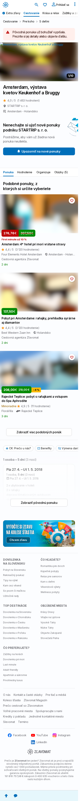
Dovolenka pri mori (13, 659)
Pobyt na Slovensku (14, 569)
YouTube (42, 735)
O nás (6, 694)
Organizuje (43, 172)
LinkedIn (42, 742)
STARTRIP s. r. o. (17, 105)
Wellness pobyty (50, 592)
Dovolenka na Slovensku (17, 612)
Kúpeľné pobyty (50, 571)
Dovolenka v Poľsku (14, 632)
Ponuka (8, 172)
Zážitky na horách (13, 654)
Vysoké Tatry (48, 622)
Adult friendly (10, 669)
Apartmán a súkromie (15, 675)
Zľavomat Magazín (35, 700)
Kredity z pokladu (14, 716)
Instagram (64, 735)
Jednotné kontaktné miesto (46, 716)
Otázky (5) (61, 172)
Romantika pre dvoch (53, 566)
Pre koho (29, 21)
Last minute (9, 664)
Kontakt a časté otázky (28, 694)
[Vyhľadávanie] (36, 5)
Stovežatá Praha (50, 638)
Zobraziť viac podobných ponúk (39, 432)
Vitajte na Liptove (50, 617)
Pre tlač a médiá (56, 694)
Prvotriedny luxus (13, 680)
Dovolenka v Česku (14, 622)
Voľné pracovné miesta (18, 711)
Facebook (19, 735)
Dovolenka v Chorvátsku (17, 617)
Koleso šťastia (12, 700)
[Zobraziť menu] (74, 5)
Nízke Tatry (47, 627)
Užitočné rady (11, 596)
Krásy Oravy (47, 612)
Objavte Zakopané (51, 632)
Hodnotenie (24, 172)
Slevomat (9, 721)
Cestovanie (10, 21)
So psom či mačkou (14, 590)
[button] (72, 200)
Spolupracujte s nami (49, 711)
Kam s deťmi (48, 581)
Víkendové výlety (50, 586)
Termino (23, 721)
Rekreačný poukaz (13, 575)
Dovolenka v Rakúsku (15, 638)
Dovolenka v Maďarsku (16, 627)
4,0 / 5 (23, 100)
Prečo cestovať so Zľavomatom (23, 705)
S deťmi (44, 21)
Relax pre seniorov (51, 576)
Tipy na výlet (10, 580)
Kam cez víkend (12, 585)
